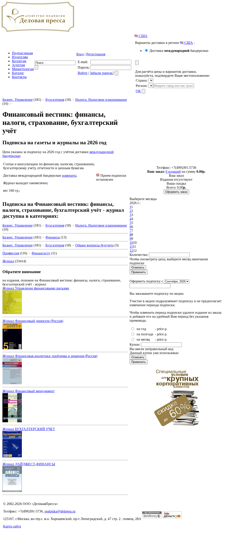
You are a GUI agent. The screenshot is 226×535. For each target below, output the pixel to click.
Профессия (10, 253)
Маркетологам (23, 69)
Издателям (20, 57)
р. (166, 329)
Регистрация (95, 54)
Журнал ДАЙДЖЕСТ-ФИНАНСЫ (28, 464)
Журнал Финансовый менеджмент (28, 391)
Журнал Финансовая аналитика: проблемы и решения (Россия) (49, 356)
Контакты (19, 77)
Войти (82, 73)
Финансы (52, 237)
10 (131, 242)
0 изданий (173, 171)
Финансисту (41, 253)
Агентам (18, 65)
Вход (80, 54)
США (142, 36)
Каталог (18, 73)
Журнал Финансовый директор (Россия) (32, 321)
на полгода (145, 334)
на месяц (143, 339)
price (160, 329)
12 (131, 250)
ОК (138, 91)
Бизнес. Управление (17, 99)
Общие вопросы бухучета (94, 245)
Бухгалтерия (54, 99)
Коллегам (19, 61)
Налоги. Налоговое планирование (101, 99)
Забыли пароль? (102, 73)
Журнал (8, 261)
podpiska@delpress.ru (60, 511)
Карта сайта (12, 526)
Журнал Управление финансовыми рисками (35, 288)
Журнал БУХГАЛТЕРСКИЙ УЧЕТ (28, 429)
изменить (69, 175)
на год (141, 329)
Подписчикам (22, 53)
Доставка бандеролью (178, 51)
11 (131, 246)
